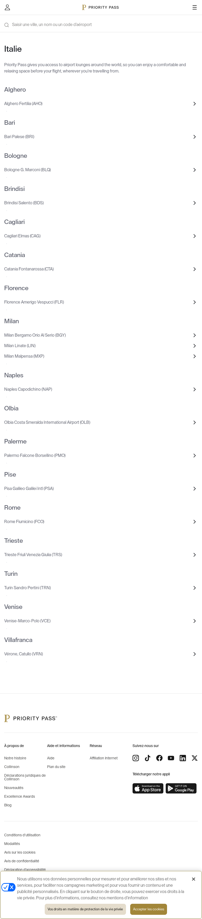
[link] (148, 788)
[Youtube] (171, 758)
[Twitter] (194, 758)
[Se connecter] (7, 7)
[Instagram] (136, 758)
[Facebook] (159, 758)
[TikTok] (147, 758)
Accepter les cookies (148, 909)
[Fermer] (193, 879)
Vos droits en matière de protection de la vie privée (85, 909)
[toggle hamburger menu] (194, 7)
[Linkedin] (183, 758)
